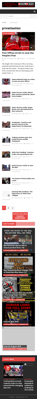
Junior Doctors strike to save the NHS (22, 166)
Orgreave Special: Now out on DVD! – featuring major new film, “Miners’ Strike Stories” (18, 295)
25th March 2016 (17, 128)
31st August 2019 (10, 349)
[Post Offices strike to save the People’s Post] (18, 41)
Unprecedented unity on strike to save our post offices (23, 80)
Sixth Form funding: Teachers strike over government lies (23, 153)
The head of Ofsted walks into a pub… (23, 179)
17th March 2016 (17, 156)
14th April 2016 (17, 113)
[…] (11, 73)
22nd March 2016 (18, 143)
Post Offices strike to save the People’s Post (18, 54)
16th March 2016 (17, 169)
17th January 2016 (18, 198)
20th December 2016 (10, 58)
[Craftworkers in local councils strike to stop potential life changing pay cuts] (13, 370)
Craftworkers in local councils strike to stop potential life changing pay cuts (13, 384)
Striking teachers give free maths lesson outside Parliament (22, 139)
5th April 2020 (9, 299)
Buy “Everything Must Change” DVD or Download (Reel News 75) (18, 271)
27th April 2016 (17, 98)
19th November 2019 (11, 324)
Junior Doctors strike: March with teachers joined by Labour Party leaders (23, 94)
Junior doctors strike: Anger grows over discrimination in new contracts (22, 109)
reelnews (22, 58)
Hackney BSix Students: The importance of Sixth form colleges (22, 193)
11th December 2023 (11, 250)
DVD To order (9, 224)
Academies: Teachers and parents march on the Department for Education (21, 124)
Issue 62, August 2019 (12, 346)
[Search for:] (19, 16)
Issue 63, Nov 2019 (11, 322)
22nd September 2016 (19, 83)
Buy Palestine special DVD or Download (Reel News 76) (15, 246)
